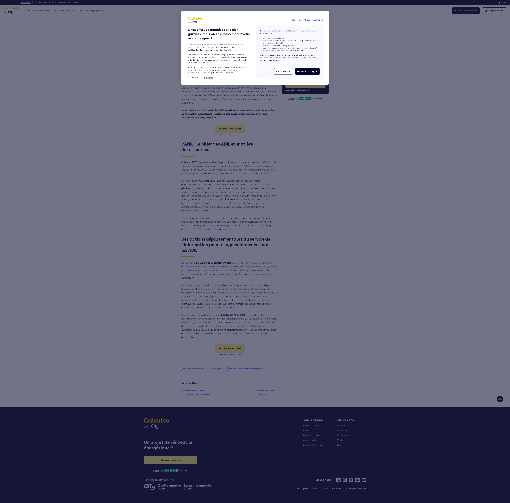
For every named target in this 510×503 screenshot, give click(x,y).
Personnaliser (283, 71)
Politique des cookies (223, 73)
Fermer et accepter (307, 71)
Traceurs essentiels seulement (305, 20)
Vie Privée (208, 77)
